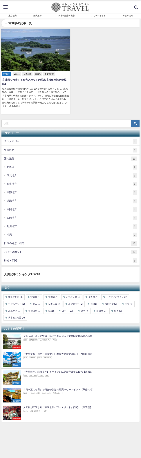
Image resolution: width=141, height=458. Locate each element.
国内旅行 (69, 158)
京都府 (53, 297)
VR (94, 304)
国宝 (129, 304)
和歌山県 (34, 311)
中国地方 (71, 209)
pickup (17, 74)
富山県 (101, 311)
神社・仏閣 (69, 260)
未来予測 (14, 311)
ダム (36, 304)
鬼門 (84, 311)
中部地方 (71, 192)
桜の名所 (111, 304)
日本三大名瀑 (16, 318)
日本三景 (27, 74)
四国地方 (71, 217)
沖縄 (71, 234)
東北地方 (71, 175)
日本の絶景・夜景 (69, 243)
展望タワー (75, 304)
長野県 (93, 297)
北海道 (71, 167)
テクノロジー (69, 141)
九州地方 (71, 226)
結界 (118, 311)
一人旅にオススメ (116, 297)
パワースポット (69, 252)
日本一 (67, 311)
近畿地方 (71, 200)
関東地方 (71, 184)
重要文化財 (49, 74)
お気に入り (73, 297)
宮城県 (38, 74)
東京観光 (69, 150)
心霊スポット (16, 304)
